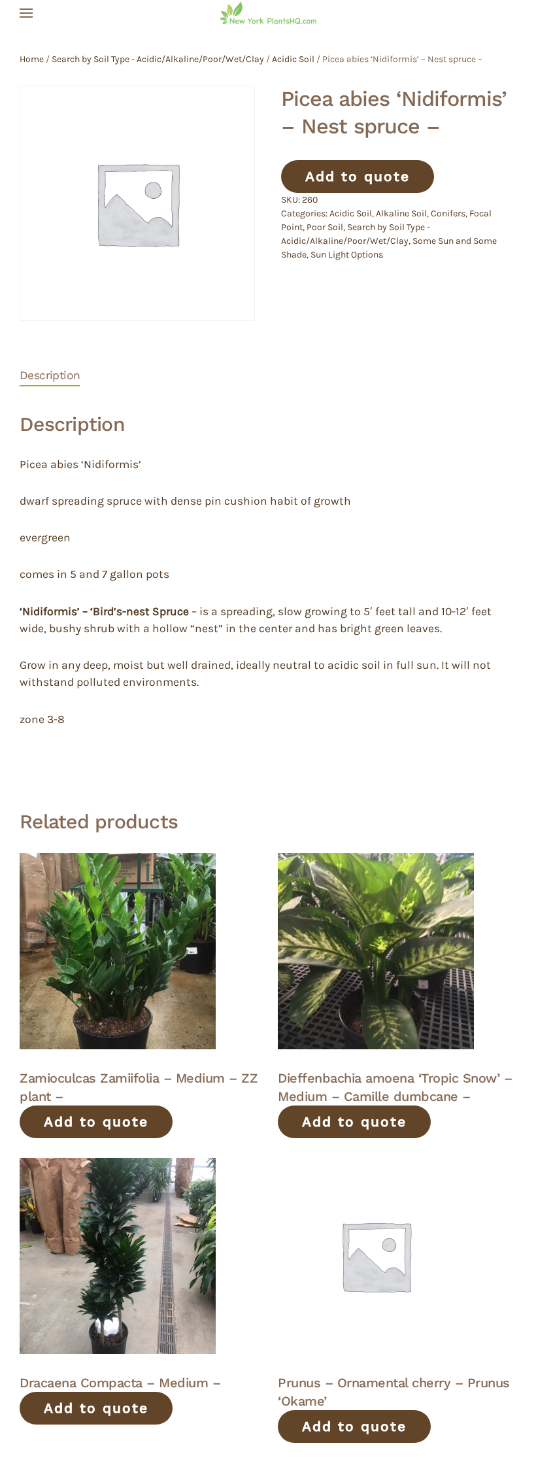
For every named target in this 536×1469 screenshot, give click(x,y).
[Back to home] (268, 13)
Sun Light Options (346, 254)
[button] (26, 13)
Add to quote (357, 176)
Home (32, 59)
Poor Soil (325, 227)
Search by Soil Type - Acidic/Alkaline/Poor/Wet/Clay (158, 59)
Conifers (448, 213)
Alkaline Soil (401, 213)
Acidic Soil (293, 59)
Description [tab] (50, 375)
